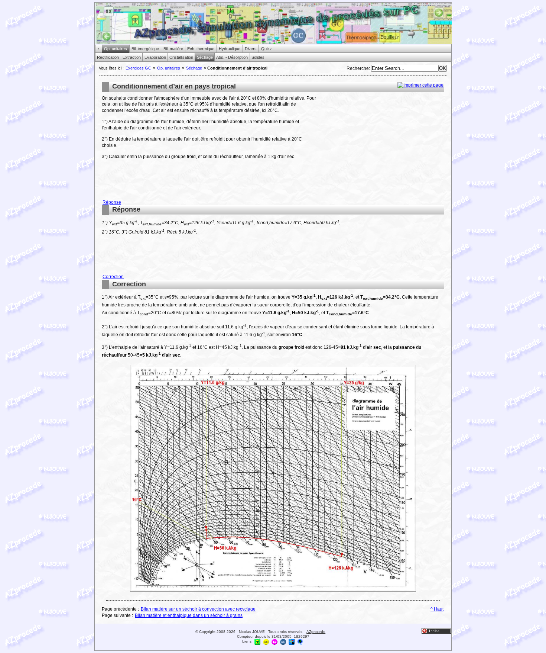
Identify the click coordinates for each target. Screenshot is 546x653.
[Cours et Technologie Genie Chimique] (266, 641)
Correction (113, 276)
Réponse (112, 202)
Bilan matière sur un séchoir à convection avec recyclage (198, 609)
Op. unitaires (168, 68)
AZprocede (315, 632)
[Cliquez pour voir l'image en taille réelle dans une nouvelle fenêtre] (273, 591)
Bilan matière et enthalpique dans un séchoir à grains (189, 615)
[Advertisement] (381, 147)
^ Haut (436, 609)
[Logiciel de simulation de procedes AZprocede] (257, 641)
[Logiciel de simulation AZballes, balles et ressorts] (291, 641)
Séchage (194, 68)
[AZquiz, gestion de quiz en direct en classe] (300, 641)
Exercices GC (138, 68)
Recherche (358, 68)
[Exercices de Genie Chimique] (274, 641)
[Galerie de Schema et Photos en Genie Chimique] (283, 641)
